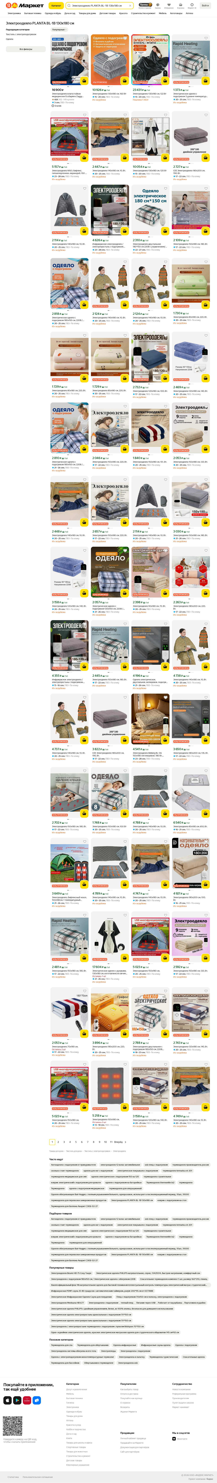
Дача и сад (71, 1434)
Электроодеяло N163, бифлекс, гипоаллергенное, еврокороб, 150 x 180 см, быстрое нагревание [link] (69, 172)
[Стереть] (130, 6)
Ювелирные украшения (77, 1465)
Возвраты (125, 1407)
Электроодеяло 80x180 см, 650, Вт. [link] (190, 826)
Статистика (13, 1477)
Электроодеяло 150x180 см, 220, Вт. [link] (109, 462)
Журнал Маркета (128, 1411)
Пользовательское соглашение (38, 1477)
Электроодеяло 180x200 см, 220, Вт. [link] (189, 607)
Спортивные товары (76, 1447)
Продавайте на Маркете (131, 1443)
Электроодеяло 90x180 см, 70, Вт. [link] (149, 606)
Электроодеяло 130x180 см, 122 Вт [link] (149, 94)
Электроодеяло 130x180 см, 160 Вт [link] (109, 94)
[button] (59, 29)
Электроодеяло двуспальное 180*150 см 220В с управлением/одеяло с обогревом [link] (149, 245)
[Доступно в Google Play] (17, 1404)
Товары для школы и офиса (79, 1443)
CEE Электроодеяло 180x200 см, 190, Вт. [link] (189, 171)
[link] (73, 1164)
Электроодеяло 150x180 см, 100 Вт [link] (109, 826)
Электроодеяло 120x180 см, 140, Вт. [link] (190, 391)
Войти (205, 5)
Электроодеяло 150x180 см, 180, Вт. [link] (190, 244)
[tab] (14, 13)
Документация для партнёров (134, 1447)
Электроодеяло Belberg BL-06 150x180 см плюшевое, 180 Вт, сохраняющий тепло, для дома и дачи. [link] (148, 754)
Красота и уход (73, 1425)
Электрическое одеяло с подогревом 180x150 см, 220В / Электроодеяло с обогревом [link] (67, 319)
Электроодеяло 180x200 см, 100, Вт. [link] (189, 898)
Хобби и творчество (76, 1429)
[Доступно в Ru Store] (37, 1404)
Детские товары (74, 1460)
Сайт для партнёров (130, 1452)
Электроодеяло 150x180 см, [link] (146, 971)
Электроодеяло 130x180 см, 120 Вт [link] (150, 170)
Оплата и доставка (129, 1394)
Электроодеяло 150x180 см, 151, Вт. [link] (150, 462)
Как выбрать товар (129, 1389)
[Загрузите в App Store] (7, 1404)
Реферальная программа (184, 1394)
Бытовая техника (74, 1398)
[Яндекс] (209, 1479)
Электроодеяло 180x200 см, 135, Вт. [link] (190, 753)
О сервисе (125, 1403)
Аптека (69, 1420)
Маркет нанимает (180, 1407)
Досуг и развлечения (76, 1389)
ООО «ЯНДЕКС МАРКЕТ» (201, 1475)
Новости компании (181, 1389)
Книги (69, 1438)
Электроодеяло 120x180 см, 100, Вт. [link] (150, 391)
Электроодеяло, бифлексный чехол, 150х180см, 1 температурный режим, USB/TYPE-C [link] (69, 898)
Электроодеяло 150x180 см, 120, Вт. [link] (190, 462)
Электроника (72, 1407)
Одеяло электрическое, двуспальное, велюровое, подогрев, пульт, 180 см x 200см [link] (150, 681)
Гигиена (70, 1403)
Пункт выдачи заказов (183, 1403)
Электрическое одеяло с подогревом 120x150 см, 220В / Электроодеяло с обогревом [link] (107, 607)
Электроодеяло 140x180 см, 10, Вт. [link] (109, 170)
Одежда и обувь (74, 1411)
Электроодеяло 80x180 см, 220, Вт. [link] (190, 317)
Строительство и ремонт (78, 1456)
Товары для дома (74, 1416)
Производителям (180, 1398)
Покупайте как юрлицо (131, 1398)
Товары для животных (77, 1451)
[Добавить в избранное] (85, 38)
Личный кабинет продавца (133, 1438)
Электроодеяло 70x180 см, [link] (65, 1046)
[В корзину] (84, 80)
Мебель (70, 1394)
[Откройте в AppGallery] (27, 1404)
